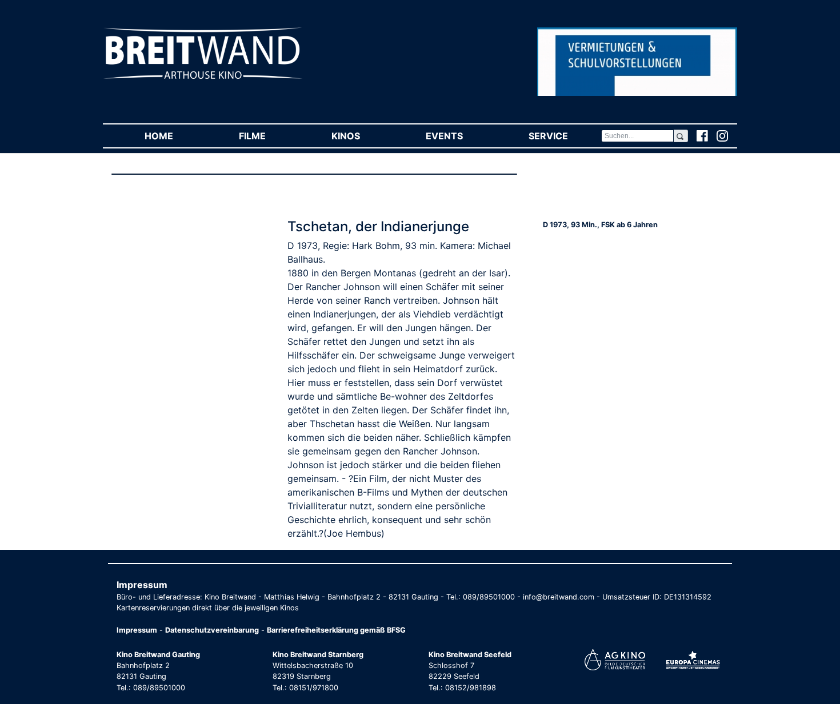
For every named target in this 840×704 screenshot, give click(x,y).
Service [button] (565, 136)
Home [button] (175, 136)
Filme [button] (268, 136)
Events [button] (460, 136)
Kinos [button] (362, 136)
